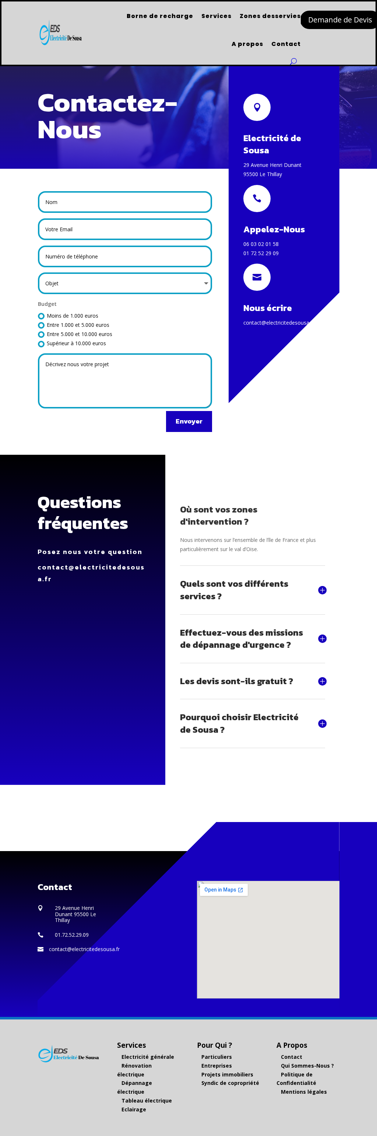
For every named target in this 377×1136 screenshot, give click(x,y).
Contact (286, 44)
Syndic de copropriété (230, 1082)
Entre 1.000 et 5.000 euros (78, 324)
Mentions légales (304, 1091)
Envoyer (189, 421)
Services (216, 16)
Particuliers (216, 1056)
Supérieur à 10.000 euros (76, 343)
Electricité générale (147, 1056)
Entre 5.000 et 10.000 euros (79, 334)
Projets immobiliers (227, 1074)
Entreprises (216, 1065)
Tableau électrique (146, 1100)
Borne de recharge (160, 16)
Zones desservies (270, 16)
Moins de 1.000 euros (72, 315)
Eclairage (133, 1109)
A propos (247, 44)
